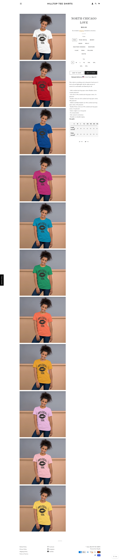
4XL (81, 66)
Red (74, 40)
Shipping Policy (24, 551)
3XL (94, 62)
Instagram (51, 549)
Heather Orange (79, 47)
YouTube (51, 551)
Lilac (77, 50)
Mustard (91, 47)
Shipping (81, 30)
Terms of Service (24, 554)
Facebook (51, 547)
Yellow (90, 50)
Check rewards (2, 280)
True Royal (83, 40)
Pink (82, 50)
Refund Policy (23, 547)
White (84, 53)
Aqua (80, 43)
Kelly (87, 43)
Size (84, 59)
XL (84, 62)
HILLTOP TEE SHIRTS (60, 3)
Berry (92, 40)
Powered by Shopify (95, 549)
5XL (86, 66)
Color (83, 36)
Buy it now (91, 72)
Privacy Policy (23, 549)
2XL (89, 62)
